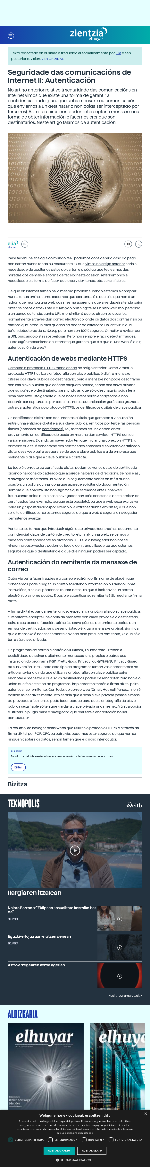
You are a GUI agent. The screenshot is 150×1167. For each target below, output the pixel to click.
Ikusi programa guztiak (125, 996)
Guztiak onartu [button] (59, 1150)
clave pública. (130, 407)
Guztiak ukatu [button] (92, 1150)
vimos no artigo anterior (105, 264)
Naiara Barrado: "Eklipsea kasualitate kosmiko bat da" (52, 910)
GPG (100, 661)
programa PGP (44, 661)
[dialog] (75, 1138)
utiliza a (42, 373)
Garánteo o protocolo (26, 368)
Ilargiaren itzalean (35, 892)
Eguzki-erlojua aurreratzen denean (39, 936)
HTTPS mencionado (60, 368)
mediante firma (129, 595)
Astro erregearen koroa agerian (36, 965)
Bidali (18, 767)
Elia (118, 53)
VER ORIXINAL (52, 59)
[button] (11, 35)
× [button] (145, 1113)
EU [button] (24, 244)
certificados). (53, 429)
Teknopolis (24, 803)
